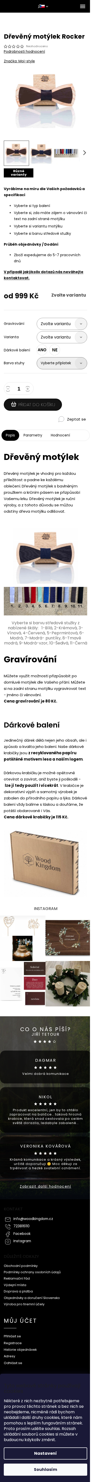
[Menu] (82, 6)
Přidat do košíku (36, 405)
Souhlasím (45, 1469)
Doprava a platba (18, 1291)
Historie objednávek (20, 1349)
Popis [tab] (10, 435)
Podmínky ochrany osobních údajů (32, 1272)
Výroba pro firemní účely (24, 1304)
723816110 (21, 1226)
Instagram (22, 1241)
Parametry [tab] (33, 435)
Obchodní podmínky (21, 1266)
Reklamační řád (17, 1278)
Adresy (9, 1356)
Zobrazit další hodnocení (45, 1186)
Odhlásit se (13, 1363)
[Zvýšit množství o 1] (28, 389)
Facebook (22, 1233)
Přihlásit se (12, 1336)
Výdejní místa (15, 1285)
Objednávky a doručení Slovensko (32, 1298)
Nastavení (45, 1453)
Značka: (19, 61)
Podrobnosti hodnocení (24, 51)
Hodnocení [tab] (60, 435)
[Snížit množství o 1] (9, 389)
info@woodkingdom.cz (33, 1218)
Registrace (13, 1343)
